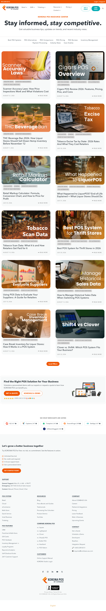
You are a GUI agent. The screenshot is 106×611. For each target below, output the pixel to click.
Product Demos (42, 514)
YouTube (40, 517)
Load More (53, 364)
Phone (16, 489)
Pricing (68, 7)
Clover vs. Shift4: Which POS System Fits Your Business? (78, 348)
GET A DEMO (86, 8)
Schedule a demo (32, 393)
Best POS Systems (14, 40)
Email (21, 489)
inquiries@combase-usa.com (83, 551)
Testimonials (41, 507)
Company (76, 496)
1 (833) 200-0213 (79, 548)
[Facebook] (43, 572)
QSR (31, 7)
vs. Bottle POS (41, 541)
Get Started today (11, 470)
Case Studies (68, 43)
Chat (25, 489)
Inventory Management (89, 40)
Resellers (75, 541)
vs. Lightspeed (42, 531)
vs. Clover (40, 534)
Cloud (4, 504)
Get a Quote (12, 393)
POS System (6, 496)
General (70, 134)
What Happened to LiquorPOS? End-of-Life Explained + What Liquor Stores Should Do (80, 195)
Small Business (7, 517)
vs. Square (40, 527)
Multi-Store (5, 510)
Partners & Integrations (79, 507)
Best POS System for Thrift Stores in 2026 (79, 248)
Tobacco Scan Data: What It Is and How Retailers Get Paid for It (23, 247)
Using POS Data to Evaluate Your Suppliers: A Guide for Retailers (20, 296)
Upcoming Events (78, 520)
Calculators (62, 134)
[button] (18, 543)
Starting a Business (64, 244)
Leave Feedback (77, 514)
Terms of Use (57, 592)
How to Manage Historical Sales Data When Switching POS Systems (76, 296)
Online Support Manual (45, 558)
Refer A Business (77, 517)
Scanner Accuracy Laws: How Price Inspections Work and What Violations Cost (26, 90)
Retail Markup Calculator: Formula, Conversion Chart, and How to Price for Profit (23, 196)
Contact (56, 10)
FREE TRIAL (96, 8)
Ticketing (41, 7)
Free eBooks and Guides (45, 504)
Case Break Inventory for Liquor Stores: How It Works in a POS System (23, 345)
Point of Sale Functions (12, 84)
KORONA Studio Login (44, 561)
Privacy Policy (48, 592)
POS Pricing (60, 40)
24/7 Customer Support (10, 557)
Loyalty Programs (7, 547)
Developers (76, 538)
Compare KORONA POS (46, 523)
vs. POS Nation (42, 548)
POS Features (7, 526)
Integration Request (78, 544)
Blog (38, 500)
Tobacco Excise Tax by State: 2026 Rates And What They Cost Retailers (78, 142)
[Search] (102, 8)
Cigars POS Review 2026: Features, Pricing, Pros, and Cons (80, 90)
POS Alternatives (30, 40)
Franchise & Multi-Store (9, 533)
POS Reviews (73, 40)
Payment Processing (40, 43)
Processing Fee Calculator (45, 510)
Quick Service (6, 514)
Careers (74, 504)
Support (102, 2)
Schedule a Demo (78, 534)
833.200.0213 (5, 1)
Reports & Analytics (8, 550)
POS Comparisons (46, 40)
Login (96, 2)
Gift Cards (5, 537)
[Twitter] (62, 572)
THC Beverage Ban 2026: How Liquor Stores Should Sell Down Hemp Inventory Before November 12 (25, 141)
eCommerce (6, 507)
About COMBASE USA (79, 500)
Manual (10, 489)
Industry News (55, 43)
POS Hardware (7, 540)
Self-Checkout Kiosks (9, 553)
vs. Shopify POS (42, 538)
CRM (3, 530)
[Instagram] (48, 572)
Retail (24, 7)
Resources (57, 7)
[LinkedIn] (52, 572)
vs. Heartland (41, 544)
